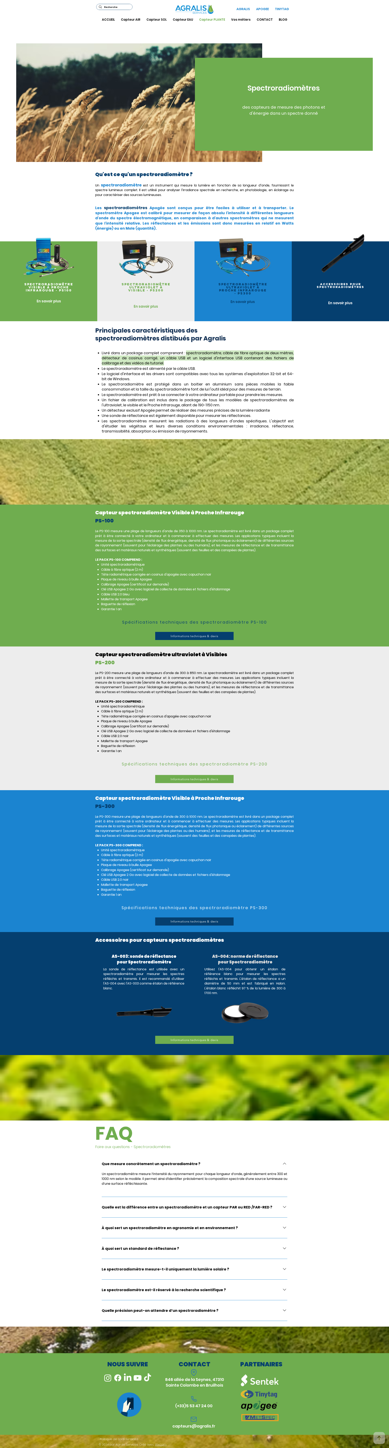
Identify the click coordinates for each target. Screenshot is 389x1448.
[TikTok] (147, 1378)
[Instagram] (107, 1378)
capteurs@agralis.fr (193, 1426)
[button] (194, 622)
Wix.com (161, 1445)
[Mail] (194, 1419)
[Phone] (194, 1399)
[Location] (194, 1373)
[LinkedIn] (127, 1378)
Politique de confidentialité (119, 1439)
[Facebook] (117, 1378)
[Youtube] (137, 1378)
